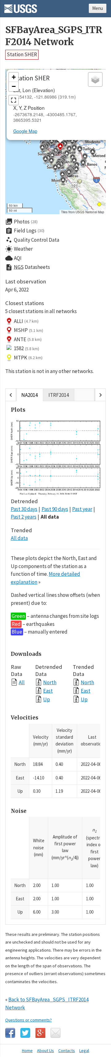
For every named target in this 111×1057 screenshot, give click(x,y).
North (49, 682)
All (22, 682)
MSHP (28, 330)
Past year (82, 509)
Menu (97, 8)
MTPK (28, 357)
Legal (84, 1050)
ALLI (26, 321)
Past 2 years (23, 516)
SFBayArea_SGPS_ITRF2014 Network (53, 36)
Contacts (66, 1050)
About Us (45, 1050)
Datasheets (27, 267)
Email (55, 1033)
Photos (21, 221)
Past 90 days (55, 509)
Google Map (25, 131)
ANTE (28, 339)
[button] (75, 141)
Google (40, 1033)
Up (46, 699)
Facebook (10, 1033)
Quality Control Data (32, 240)
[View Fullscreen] (13, 100)
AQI (13, 258)
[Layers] (95, 79)
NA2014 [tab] (29, 395)
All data (50, 516)
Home (27, 1050)
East (48, 690)
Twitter (25, 1033)
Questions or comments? (28, 1020)
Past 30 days (24, 509)
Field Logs (24, 231)
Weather (19, 249)
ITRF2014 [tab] (58, 395)
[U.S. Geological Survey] (20, 6)
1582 (26, 348)
